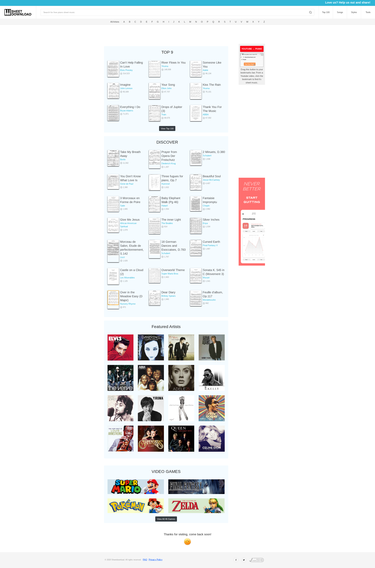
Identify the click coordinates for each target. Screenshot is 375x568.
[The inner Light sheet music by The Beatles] (154, 226)
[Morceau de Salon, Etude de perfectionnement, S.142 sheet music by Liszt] (113, 248)
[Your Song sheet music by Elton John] (154, 91)
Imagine (125, 84)
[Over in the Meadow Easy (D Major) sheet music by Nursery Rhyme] (113, 297)
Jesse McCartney (211, 180)
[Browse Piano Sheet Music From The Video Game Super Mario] (136, 486)
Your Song (168, 84)
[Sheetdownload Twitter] (244, 560)
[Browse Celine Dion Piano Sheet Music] (212, 438)
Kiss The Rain (212, 84)
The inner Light (171, 219)
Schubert (207, 155)
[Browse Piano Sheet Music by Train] (181, 347)
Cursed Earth (211, 241)
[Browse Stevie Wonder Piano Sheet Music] (212, 408)
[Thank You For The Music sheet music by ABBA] (196, 113)
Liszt (122, 257)
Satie (122, 205)
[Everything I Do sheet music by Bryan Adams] (113, 113)
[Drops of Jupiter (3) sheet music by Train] (154, 113)
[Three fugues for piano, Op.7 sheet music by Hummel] (154, 182)
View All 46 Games (166, 519)
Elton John (166, 88)
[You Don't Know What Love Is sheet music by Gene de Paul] (113, 181)
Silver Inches (211, 219)
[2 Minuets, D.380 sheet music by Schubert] (196, 157)
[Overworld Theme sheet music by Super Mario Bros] (154, 275)
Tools (368, 12)
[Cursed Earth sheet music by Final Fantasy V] (196, 248)
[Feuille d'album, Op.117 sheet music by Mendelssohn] (196, 298)
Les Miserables (127, 277)
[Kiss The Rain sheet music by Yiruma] (196, 91)
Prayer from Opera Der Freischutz (169, 155)
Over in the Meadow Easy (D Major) (131, 296)
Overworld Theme (173, 270)
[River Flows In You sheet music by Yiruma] (154, 69)
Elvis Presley (126, 70)
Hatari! (164, 205)
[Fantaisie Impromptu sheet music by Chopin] (196, 203)
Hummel (165, 184)
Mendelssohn (209, 300)
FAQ (145, 559)
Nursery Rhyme (127, 304)
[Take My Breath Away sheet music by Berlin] (113, 158)
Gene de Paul (126, 184)
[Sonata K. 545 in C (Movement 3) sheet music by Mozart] (196, 275)
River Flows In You (173, 62)
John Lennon (126, 88)
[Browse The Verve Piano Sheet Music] (120, 377)
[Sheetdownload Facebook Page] (236, 560)
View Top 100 (167, 128)
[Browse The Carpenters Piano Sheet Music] (151, 438)
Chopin (206, 205)
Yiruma (164, 66)
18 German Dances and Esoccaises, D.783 (173, 245)
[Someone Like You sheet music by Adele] (196, 69)
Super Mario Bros (169, 273)
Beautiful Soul (212, 176)
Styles (354, 12)
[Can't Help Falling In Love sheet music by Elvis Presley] (113, 69)
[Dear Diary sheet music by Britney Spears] (154, 297)
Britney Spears (168, 296)
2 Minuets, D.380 (214, 152)
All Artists (114, 22)
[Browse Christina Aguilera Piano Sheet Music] (181, 408)
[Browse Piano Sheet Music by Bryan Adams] (212, 347)
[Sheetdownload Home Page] (18, 12)
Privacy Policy (155, 559)
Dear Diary (168, 292)
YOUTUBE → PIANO (252, 49)
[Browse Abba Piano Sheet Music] (151, 377)
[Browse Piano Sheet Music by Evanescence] (151, 347)
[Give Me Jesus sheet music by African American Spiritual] (113, 225)
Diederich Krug (168, 163)
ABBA (206, 114)
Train (163, 114)
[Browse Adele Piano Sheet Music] (181, 377)
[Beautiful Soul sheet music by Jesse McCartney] (196, 182)
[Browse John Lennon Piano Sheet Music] (120, 408)
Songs (340, 12)
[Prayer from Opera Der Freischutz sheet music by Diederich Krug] (154, 157)
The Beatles (167, 223)
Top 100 (326, 12)
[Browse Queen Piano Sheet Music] (181, 438)
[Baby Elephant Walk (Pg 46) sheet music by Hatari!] (154, 204)
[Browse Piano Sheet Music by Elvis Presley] (120, 347)
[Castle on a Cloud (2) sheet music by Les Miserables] (113, 276)
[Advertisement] (156, 33)
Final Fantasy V (210, 245)
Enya (205, 223)
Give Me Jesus (130, 219)
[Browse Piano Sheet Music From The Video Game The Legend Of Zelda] (196, 505)
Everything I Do (130, 107)
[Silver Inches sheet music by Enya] (196, 226)
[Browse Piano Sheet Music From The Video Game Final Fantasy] (196, 486)
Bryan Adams (126, 110)
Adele (205, 70)
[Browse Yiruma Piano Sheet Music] (151, 408)
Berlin (123, 159)
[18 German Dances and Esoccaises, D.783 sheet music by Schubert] (154, 247)
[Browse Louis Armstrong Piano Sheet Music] (120, 438)
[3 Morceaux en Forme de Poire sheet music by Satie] (113, 204)
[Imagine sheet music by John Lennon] (113, 90)
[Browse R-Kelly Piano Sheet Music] (212, 377)
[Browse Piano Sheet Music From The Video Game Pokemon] (136, 505)
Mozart (206, 277)
